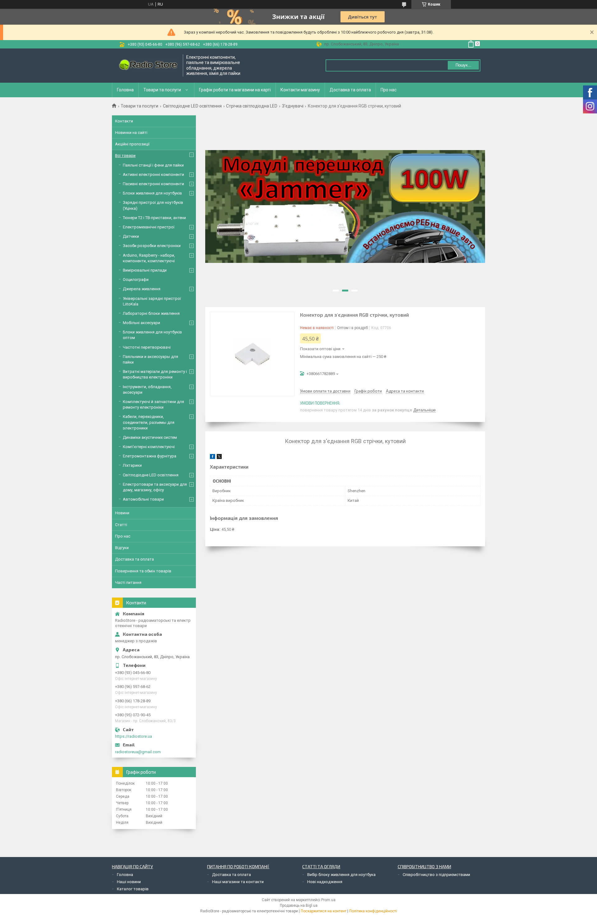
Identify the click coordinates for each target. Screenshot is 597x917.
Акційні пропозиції (132, 144)
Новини (122, 513)
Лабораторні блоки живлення (151, 313)
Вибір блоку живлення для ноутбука (341, 874)
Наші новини (129, 881)
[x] (219, 457)
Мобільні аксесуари (141, 322)
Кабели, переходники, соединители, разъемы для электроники (148, 422)
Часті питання (128, 582)
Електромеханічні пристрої (148, 227)
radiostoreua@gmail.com (138, 752)
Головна (125, 89)
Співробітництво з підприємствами (436, 874)
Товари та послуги (162, 89)
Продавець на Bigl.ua (298, 905)
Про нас (388, 89)
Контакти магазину (300, 89)
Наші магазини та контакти (238, 881)
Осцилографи (136, 279)
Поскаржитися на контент (323, 911)
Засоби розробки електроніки (152, 245)
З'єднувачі (292, 105)
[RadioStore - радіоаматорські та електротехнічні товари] (148, 65)
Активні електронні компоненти (153, 174)
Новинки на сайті (131, 132)
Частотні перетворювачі (147, 347)
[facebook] (212, 457)
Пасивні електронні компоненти (153, 183)
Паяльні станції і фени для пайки (153, 165)
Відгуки (122, 547)
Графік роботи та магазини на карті (235, 89)
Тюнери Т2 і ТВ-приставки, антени (154, 217)
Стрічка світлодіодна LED (251, 105)
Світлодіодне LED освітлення (192, 105)
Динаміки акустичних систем (150, 437)
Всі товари (125, 155)
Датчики (131, 236)
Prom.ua (328, 900)
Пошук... (463, 65)
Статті (121, 524)
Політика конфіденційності (373, 911)
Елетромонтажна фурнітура (149, 456)
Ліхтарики (132, 465)
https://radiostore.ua (133, 736)
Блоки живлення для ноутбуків (152, 193)
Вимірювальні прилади (145, 270)
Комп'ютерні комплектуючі (149, 446)
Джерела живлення (141, 289)
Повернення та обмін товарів (143, 571)
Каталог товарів (133, 889)
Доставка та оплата (350, 89)
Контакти (124, 121)
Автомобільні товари (143, 499)
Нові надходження (324, 881)
